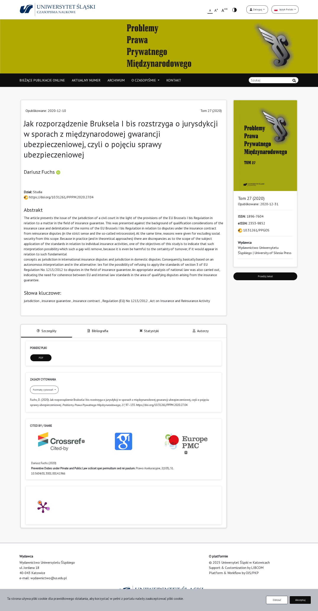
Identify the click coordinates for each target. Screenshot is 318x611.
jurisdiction (31, 301)
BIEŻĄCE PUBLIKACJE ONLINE (42, 80)
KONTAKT (173, 80)
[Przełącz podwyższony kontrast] (234, 10)
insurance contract (86, 301)
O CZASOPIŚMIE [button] (144, 80)
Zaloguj (257, 9)
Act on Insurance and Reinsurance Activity (180, 301)
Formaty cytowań (43, 389)
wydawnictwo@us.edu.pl (49, 578)
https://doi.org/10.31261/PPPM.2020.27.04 (60, 197)
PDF (41, 357)
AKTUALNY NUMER (86, 80)
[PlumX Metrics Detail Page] (43, 507)
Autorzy (203, 331)
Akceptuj (300, 599)
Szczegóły (49, 331)
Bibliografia (100, 331)
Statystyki (151, 331)
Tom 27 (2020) (211, 110)
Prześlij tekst (265, 276)
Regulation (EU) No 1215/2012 (125, 301)
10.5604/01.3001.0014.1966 (48, 473)
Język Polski (286, 9)
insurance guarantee (56, 301)
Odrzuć (277, 599)
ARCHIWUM (116, 80)
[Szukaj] (294, 80)
